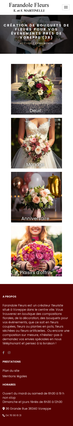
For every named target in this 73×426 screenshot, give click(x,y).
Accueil (26, 43)
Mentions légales (15, 376)
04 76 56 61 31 (13, 415)
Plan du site (11, 371)
